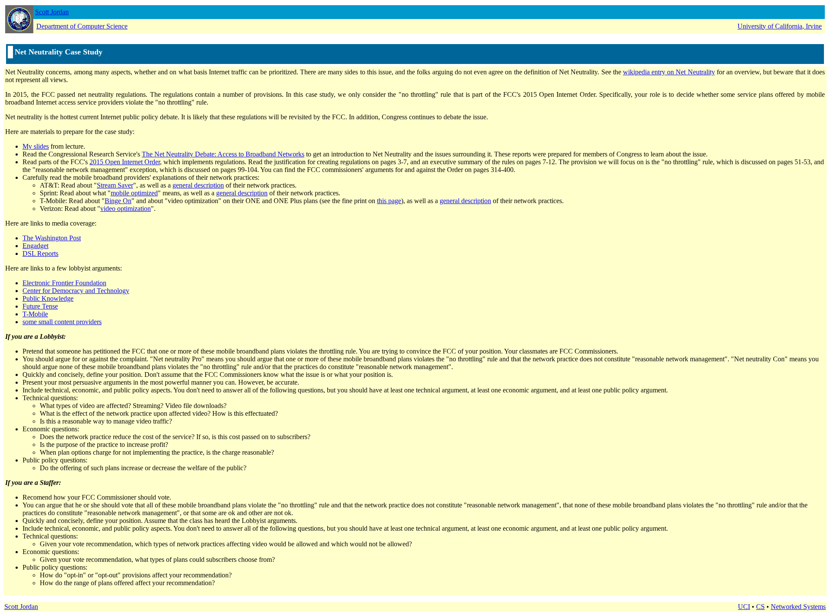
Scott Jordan (52, 12)
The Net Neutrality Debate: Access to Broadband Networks (223, 154)
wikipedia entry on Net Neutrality (669, 72)
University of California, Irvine (779, 26)
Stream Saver (115, 185)
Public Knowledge (47, 298)
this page (389, 200)
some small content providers (62, 321)
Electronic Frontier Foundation (64, 283)
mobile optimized (134, 193)
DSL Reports (40, 253)
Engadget (35, 245)
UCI (744, 606)
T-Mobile (35, 314)
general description (198, 185)
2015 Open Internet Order (124, 162)
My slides (35, 146)
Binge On (118, 200)
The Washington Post (51, 238)
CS (760, 606)
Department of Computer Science (82, 26)
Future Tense (40, 306)
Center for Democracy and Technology (75, 290)
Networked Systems (798, 606)
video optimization (125, 208)
